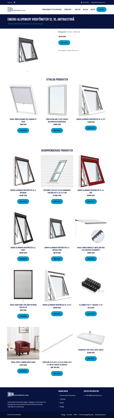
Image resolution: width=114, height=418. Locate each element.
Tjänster (63, 399)
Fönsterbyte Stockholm (51, 9)
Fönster (69, 32)
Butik (93, 9)
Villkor (75, 415)
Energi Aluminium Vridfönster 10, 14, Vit (90, 119)
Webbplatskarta (100, 415)
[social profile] (14, 2)
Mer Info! (64, 43)
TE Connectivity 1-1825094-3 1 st (91, 305)
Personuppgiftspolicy (86, 415)
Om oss (77, 9)
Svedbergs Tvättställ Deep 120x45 (90, 350)
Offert (101, 9)
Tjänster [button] (67, 9)
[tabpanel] (27, 50)
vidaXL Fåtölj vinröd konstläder (23, 362)
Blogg (85, 9)
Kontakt (69, 415)
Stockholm (86, 2)
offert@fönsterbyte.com (98, 2)
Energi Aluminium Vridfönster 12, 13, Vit (57, 305)
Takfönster (76, 32)
